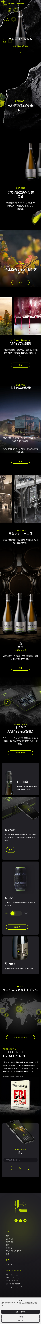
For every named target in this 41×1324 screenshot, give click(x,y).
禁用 (20, 1301)
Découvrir (20, 753)
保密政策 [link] (20, 1320)
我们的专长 (10, 1239)
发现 (20, 282)
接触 (7, 1254)
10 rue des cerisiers (12, 1275)
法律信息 (9, 1264)
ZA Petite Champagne (13, 1278)
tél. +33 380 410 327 (13, 1284)
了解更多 (17, 927)
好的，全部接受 (21, 1312)
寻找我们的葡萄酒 (20, 1037)
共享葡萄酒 (10, 1242)
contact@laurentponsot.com (15, 1287)
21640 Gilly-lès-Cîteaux (13, 1281)
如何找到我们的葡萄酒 (13, 1251)
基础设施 (9, 1248)
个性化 (20, 1317)
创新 (7, 1245)
